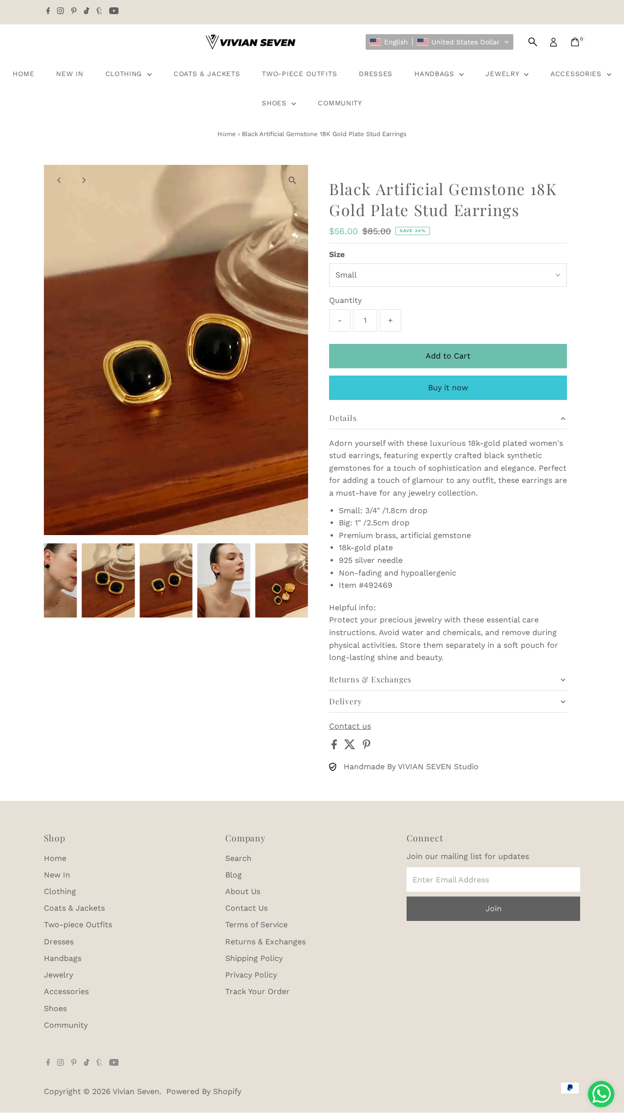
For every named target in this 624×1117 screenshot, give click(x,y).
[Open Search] (532, 42)
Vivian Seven (136, 1091)
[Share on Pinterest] (366, 746)
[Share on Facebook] (335, 746)
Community (340, 103)
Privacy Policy (251, 974)
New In (69, 74)
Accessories (577, 74)
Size (337, 254)
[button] (439, 42)
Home (23, 74)
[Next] (84, 180)
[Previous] (60, 180)
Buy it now (448, 387)
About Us (242, 891)
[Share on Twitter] (351, 746)
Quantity (345, 300)
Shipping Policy (254, 958)
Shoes (275, 103)
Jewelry (504, 74)
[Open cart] (575, 42)
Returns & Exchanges (265, 941)
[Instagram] (60, 11)
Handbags (435, 74)
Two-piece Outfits (299, 74)
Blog (233, 874)
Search (238, 858)
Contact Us (246, 908)
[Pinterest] (74, 11)
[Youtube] (114, 11)
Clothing (125, 74)
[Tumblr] (99, 11)
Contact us (350, 726)
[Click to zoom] (292, 181)
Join (494, 908)
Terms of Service (256, 924)
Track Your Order (257, 991)
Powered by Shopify (203, 1091)
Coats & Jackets (207, 74)
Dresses (375, 74)
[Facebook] (48, 11)
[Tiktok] (86, 11)
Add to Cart (448, 355)
